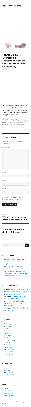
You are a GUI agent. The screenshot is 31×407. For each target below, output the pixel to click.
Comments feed (9, 393)
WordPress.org (9, 395)
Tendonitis (5, 126)
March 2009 (8, 347)
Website (5, 188)
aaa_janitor (8, 119)
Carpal (10, 120)
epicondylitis (24, 120)
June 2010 (7, 331)
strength (18, 124)
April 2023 (7, 324)
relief (14, 124)
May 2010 (7, 333)
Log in (6, 388)
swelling (23, 124)
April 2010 (7, 335)
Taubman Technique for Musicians (15, 259)
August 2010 (8, 326)
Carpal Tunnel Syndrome (12, 368)
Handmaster (19, 122)
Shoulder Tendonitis (17, 301)
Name (4, 172)
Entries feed (8, 391)
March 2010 (8, 338)
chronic (15, 120)
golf (9, 122)
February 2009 (9, 349)
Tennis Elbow (24, 119)
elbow (19, 120)
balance (6, 120)
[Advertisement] (15, 26)
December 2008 (9, 354)
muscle (4, 124)
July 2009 (7, 342)
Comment (6, 147)
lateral (25, 122)
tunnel (4, 127)
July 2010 (7, 328)
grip (11, 122)
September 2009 (9, 340)
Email (4, 180)
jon (5, 303)
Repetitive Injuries (11, 6)
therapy (14, 126)
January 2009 (8, 352)
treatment (23, 126)
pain (8, 124)
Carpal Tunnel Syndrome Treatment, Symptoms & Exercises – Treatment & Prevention (16, 292)
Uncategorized (9, 375)
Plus (11, 124)
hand (14, 122)
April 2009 (7, 345)
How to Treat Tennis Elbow (13, 276)
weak (8, 127)
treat (18, 126)
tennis (10, 126)
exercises (4, 122)
